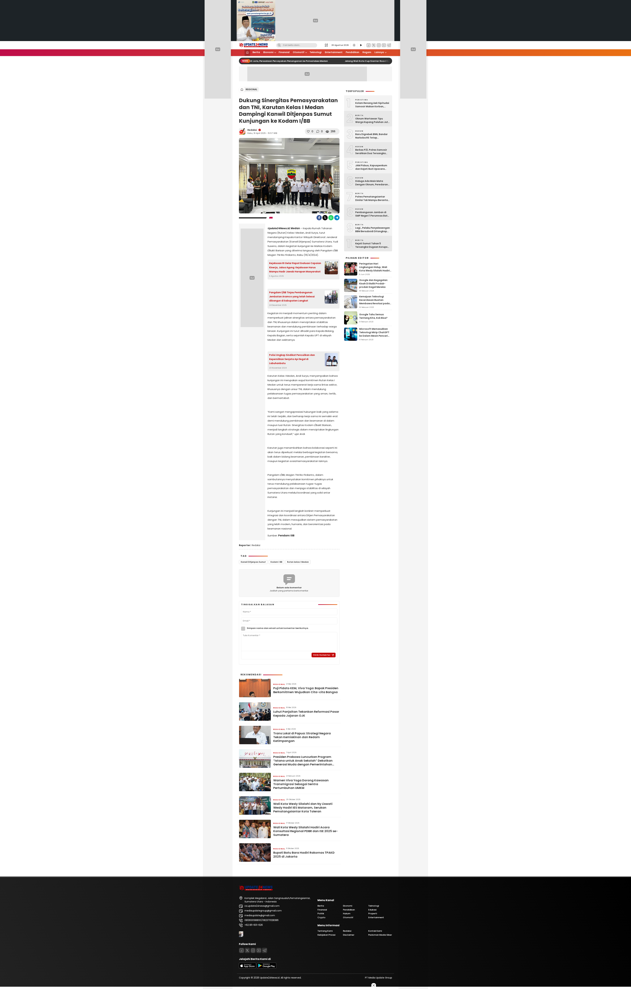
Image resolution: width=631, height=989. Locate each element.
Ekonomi (268, 52)
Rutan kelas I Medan (298, 562)
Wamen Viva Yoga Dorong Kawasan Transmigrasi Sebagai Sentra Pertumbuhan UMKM (301, 784)
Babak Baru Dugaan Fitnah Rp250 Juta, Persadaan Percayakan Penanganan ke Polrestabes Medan (267, 61)
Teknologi (316, 52)
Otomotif (298, 52)
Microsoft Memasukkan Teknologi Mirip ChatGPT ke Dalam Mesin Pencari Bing (374, 334)
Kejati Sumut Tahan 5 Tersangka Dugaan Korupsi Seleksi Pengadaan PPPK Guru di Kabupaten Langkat (372, 245)
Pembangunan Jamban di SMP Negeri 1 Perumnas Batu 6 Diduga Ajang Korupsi (372, 214)
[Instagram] (378, 45)
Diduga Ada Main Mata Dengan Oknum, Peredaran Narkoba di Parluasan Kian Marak (371, 182)
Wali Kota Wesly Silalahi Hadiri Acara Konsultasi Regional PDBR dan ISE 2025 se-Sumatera (305, 831)
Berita (256, 52)
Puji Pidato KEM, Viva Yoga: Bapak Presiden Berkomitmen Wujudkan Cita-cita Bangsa (305, 690)
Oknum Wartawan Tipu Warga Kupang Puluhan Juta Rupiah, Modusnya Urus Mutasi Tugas (372, 120)
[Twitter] (373, 45)
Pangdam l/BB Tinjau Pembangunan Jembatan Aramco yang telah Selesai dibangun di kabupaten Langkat (292, 296)
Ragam (366, 52)
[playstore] (266, 967)
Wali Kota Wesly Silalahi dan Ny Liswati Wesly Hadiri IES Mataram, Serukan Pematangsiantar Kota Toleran (302, 807)
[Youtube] (258, 950)
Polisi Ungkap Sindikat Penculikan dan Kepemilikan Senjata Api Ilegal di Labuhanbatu (292, 359)
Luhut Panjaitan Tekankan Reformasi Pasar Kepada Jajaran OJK (306, 713)
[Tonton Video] (361, 45)
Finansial (284, 52)
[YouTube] (384, 45)
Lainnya (379, 52)
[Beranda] (247, 52)
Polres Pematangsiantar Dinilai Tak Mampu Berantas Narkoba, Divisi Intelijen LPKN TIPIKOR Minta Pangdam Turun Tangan (372, 198)
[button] (327, 45)
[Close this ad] (373, 985)
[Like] (308, 131)
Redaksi (252, 130)
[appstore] (247, 967)
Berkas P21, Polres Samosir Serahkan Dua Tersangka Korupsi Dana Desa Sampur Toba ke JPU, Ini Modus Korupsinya (371, 151)
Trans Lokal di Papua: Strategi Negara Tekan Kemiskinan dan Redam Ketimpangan (302, 737)
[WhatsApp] (331, 217)
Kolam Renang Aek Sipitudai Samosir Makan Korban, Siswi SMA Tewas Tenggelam (372, 104)
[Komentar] (318, 131)
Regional (251, 89)
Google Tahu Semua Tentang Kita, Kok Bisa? (373, 316)
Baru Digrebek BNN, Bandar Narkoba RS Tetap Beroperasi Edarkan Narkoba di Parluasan (371, 136)
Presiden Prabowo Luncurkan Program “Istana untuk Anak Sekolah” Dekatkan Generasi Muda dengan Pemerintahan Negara (303, 760)
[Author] (242, 131)
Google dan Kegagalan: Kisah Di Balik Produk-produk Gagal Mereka (373, 283)
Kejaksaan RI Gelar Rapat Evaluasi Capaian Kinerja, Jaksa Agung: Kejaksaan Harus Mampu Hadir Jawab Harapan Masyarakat (295, 267)
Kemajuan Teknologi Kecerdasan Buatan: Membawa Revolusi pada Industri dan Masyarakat (374, 302)
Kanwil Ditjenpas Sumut (253, 562)
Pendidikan (352, 52)
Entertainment (333, 52)
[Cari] (279, 45)
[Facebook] (368, 45)
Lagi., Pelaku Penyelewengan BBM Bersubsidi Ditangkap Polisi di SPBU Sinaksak (372, 229)
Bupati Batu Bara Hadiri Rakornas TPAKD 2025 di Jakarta (304, 854)
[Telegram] (389, 45)
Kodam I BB (276, 562)
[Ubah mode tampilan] (353, 45)
